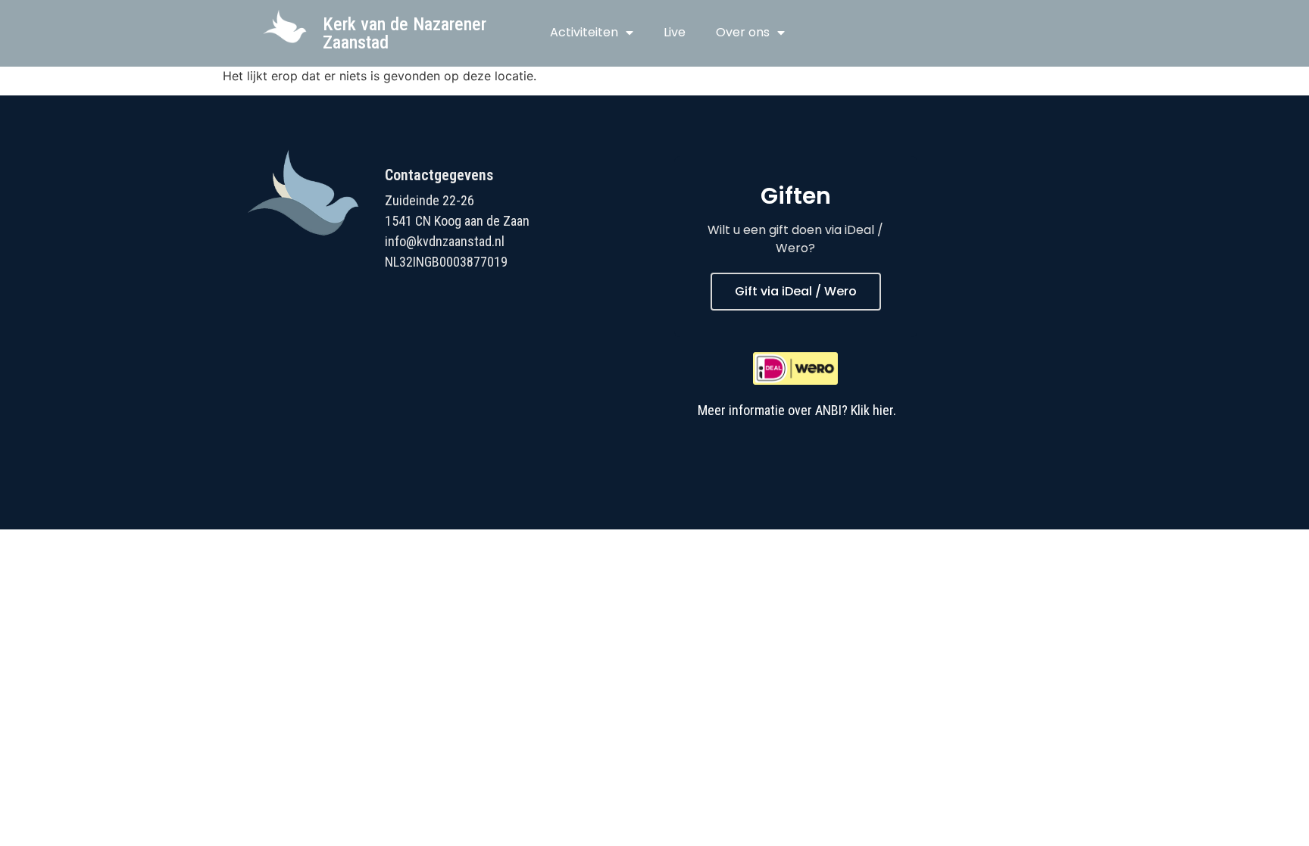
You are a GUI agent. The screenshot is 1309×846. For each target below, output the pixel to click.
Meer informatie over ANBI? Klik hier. (797, 410)
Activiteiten (584, 32)
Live (675, 32)
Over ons (743, 32)
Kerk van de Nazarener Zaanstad (404, 33)
